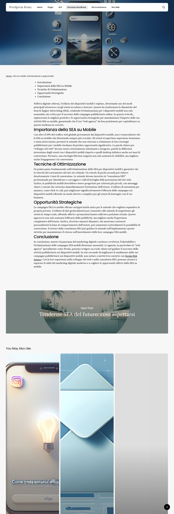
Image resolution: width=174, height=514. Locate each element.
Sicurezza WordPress (87, 39)
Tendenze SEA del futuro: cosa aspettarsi (87, 312)
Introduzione (44, 82)
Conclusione (44, 96)
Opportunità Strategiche (50, 93)
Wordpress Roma (20, 7)
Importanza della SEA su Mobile (54, 86)
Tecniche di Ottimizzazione (52, 89)
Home (8, 76)
